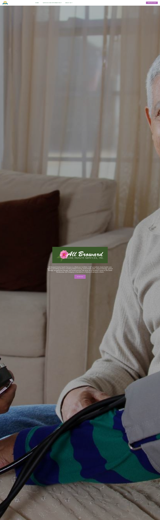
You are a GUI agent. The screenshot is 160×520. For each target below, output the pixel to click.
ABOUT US (68, 2)
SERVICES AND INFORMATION (52, 2)
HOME (37, 2)
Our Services (80, 276)
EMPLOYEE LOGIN (152, 2)
